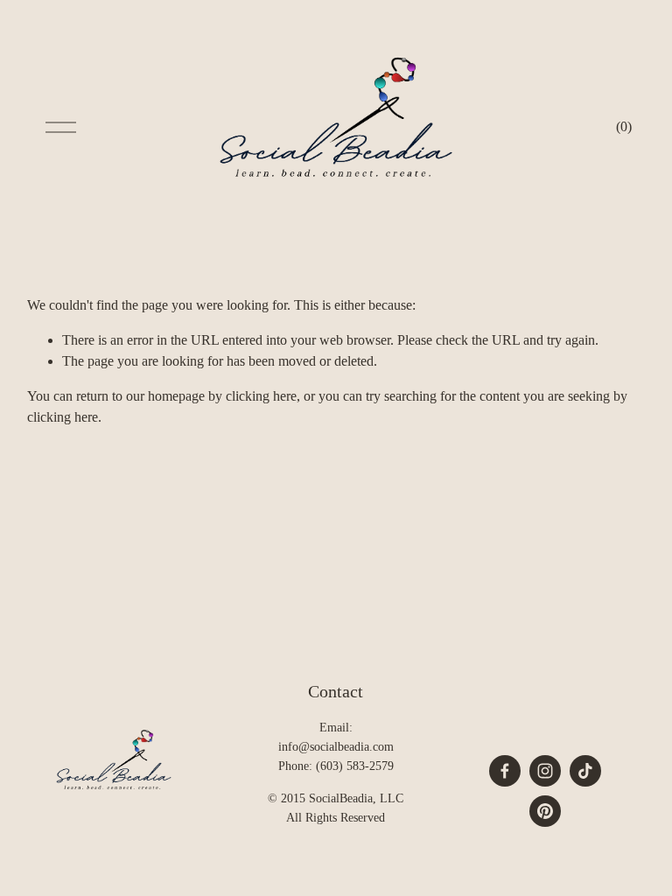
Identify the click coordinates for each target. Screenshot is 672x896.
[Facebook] (505, 771)
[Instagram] (545, 771)
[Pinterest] (545, 811)
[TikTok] (585, 771)
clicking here (261, 395)
